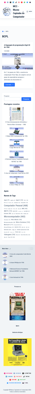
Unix (23, 232)
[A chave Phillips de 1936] (5, 262)
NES (27, 227)
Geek (19, 208)
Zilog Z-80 (11, 237)
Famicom (10, 208)
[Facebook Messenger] (27, 2)
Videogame (9, 234)
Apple (7, 200)
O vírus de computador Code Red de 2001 (16, 173)
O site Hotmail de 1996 (16, 277)
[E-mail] (30, 2)
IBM (24, 208)
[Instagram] (5, 2)
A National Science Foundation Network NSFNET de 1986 (19, 270)
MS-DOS (18, 227)
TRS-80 (18, 232)
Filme (15, 208)
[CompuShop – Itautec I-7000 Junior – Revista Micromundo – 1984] (18, 352)
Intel (15, 211)
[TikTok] (16, 2)
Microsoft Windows (9, 227)
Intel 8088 (27, 211)
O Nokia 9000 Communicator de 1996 (17, 136)
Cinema (10, 202)
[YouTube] (21, 2)
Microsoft (8, 225)
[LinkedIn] (13, 2)
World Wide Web (25, 234)
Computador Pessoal (16, 205)
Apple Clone (12, 200)
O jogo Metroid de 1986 (17, 147)
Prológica (14, 229)
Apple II (19, 200)
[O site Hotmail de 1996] (5, 277)
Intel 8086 (20, 211)
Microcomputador (14, 216)
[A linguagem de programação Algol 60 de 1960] (17, 61)
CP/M (5, 208)
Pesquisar (6, 96)
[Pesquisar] (23, 11)
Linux (13, 213)
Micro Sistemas (23, 222)
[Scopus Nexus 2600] (17, 306)
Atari (26, 200)
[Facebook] (7, 2)
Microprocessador (9, 222)
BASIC (5, 202)
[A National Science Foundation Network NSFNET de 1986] (5, 270)
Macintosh (19, 213)
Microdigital (7, 219)
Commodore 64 (17, 202)
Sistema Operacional (23, 229)
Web (18, 234)
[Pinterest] (19, 2)
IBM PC (8, 211)
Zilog (5, 237)
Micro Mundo (16, 219)
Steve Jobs (6, 232)
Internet (7, 213)
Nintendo (7, 229)
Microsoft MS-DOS (17, 224)
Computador (24, 202)
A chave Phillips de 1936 (16, 185)
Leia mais (10, 85)
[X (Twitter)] (10, 2)
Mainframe (25, 213)
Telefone (12, 232)
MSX (23, 227)
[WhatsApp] (24, 2)
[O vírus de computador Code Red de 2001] (5, 255)
